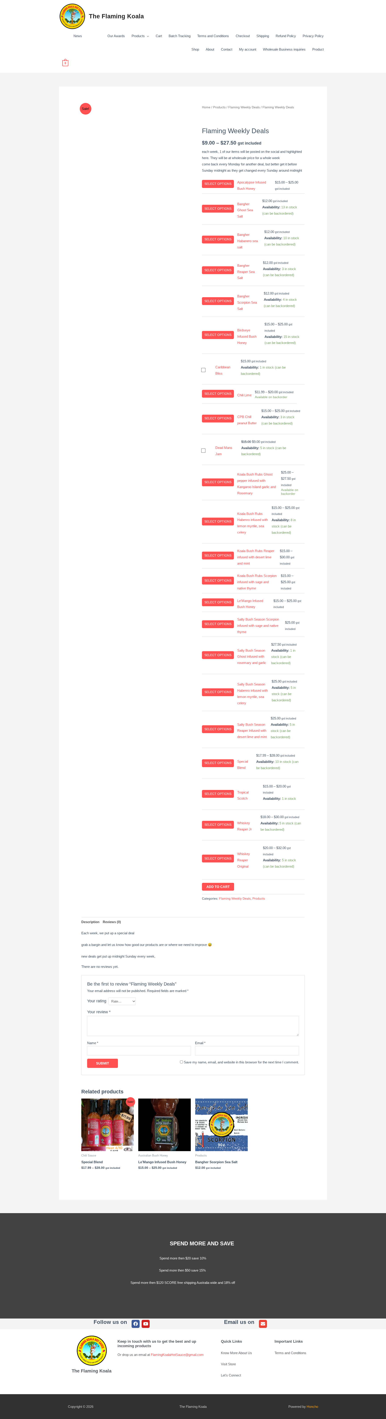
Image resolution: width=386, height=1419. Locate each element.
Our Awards (107, 36)
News (77, 36)
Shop (195, 49)
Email (200, 1043)
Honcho (312, 1406)
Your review (99, 1012)
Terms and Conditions (213, 36)
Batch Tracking (180, 36)
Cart (159, 36)
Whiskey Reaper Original (243, 860)
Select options (217, 184)
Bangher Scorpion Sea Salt (247, 302)
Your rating (96, 1001)
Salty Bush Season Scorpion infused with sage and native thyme (258, 625)
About (210, 49)
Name (92, 1043)
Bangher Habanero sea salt (247, 241)
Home (206, 107)
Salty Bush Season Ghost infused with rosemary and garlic (251, 657)
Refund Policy (286, 36)
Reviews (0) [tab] (112, 922)
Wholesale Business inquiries (284, 49)
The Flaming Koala (116, 16)
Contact (226, 49)
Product (318, 49)
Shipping (262, 36)
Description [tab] (90, 922)
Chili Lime (244, 395)
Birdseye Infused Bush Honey (246, 336)
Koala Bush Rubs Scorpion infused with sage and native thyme (257, 582)
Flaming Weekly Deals (244, 107)
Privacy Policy (313, 36)
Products (138, 36)
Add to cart (218, 887)
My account (247, 49)
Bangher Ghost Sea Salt (245, 210)
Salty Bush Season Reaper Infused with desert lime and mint (252, 731)
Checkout (243, 36)
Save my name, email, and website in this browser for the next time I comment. (241, 1062)
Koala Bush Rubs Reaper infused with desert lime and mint (255, 557)
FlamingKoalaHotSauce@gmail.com (177, 1355)
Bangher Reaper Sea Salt (246, 272)
